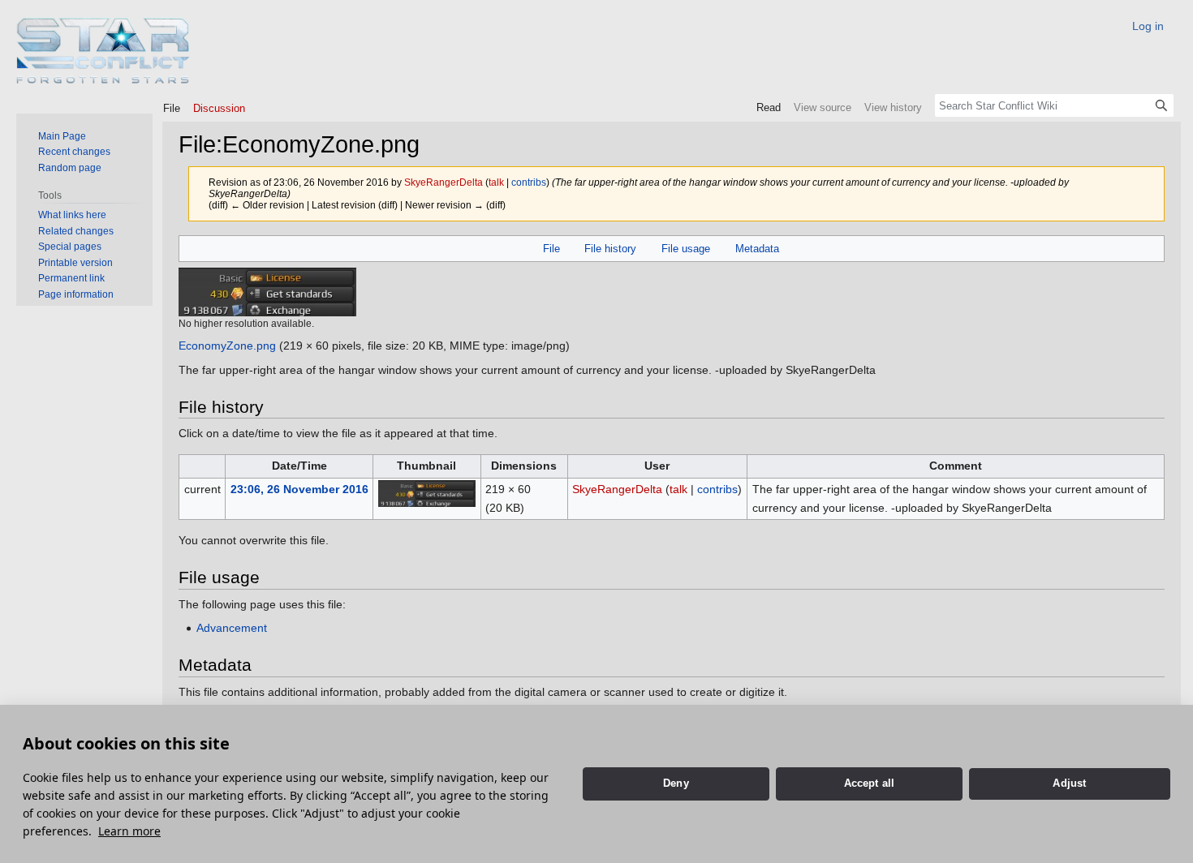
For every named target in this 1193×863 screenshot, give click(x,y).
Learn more (129, 831)
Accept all (869, 783)
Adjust (1069, 783)
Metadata (757, 249)
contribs (528, 182)
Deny (676, 783)
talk (496, 182)
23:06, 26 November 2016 (299, 489)
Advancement (231, 627)
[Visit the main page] (103, 50)
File (551, 249)
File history (610, 249)
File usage (685, 249)
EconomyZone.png (227, 345)
